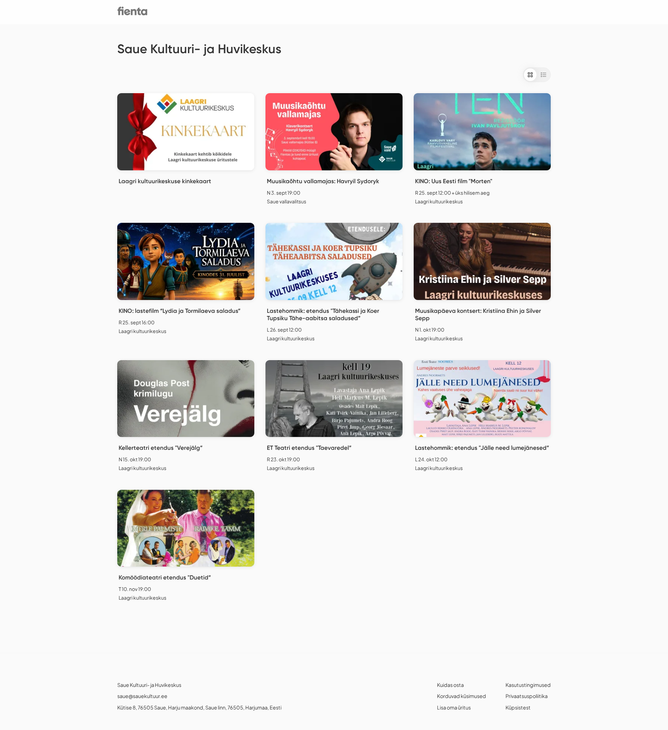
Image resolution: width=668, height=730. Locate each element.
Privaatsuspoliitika (527, 696)
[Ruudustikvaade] (530, 74)
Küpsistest (518, 707)
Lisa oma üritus (454, 707)
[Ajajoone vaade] (543, 74)
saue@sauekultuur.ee (142, 696)
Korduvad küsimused (461, 696)
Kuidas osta (450, 685)
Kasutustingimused (528, 685)
